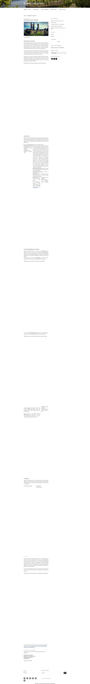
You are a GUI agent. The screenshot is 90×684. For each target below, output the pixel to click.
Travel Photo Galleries (44, 9)
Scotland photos (26, 658)
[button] (36, 98)
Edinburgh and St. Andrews (31, 20)
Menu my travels (36, 9)
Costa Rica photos (53, 22)
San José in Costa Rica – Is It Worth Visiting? (57, 24)
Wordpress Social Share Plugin (40, 683)
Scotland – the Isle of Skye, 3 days (29, 656)
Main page (25, 9)
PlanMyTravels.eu (34, 3)
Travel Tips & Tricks (62, 9)
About (30, 9)
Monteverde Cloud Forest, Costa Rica (56, 26)
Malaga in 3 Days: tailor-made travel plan (57, 20)
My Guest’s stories (54, 9)
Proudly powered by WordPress (46, 678)
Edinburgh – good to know (28, 657)
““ (46, 252)
